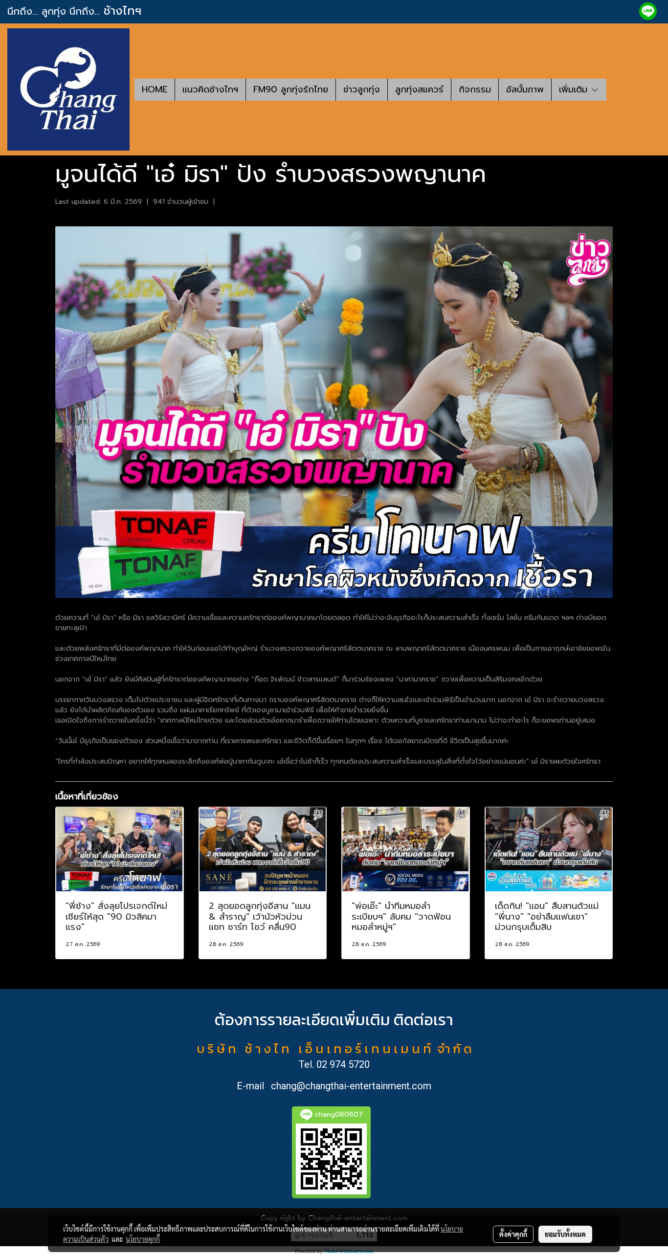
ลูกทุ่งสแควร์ (419, 89)
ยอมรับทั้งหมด (565, 1234)
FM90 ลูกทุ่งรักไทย (290, 89)
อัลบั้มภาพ (525, 89)
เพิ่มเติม (575, 89)
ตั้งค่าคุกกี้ (513, 1234)
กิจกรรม (475, 89)
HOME (154, 89)
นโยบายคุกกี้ (143, 1238)
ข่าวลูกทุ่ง (361, 89)
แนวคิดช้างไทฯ (210, 89)
